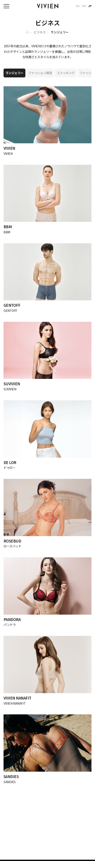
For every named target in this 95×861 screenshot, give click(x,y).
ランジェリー (59, 32)
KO (78, 6)
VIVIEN (47, 6)
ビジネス (40, 32)
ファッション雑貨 (40, 73)
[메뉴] (6, 6)
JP (89, 6)
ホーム (27, 32)
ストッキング (66, 73)
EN (84, 6)
